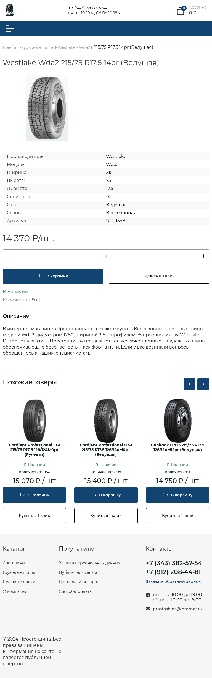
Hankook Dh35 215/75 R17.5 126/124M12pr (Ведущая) (177, 447)
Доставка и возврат (79, 581)
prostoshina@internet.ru (177, 609)
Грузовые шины (19, 572)
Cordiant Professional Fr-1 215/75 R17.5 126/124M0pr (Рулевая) (34, 450)
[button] (189, 384)
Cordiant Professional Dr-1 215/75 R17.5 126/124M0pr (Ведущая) (106, 450)
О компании (15, 591)
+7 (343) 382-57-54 (87, 8)
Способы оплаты (75, 591)
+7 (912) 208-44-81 (173, 572)
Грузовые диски (19, 581)
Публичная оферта (78, 572)
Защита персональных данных (89, 563)
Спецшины (14, 563)
